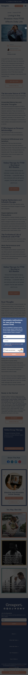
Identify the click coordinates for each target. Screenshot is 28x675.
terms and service (16, 344)
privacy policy (8, 345)
